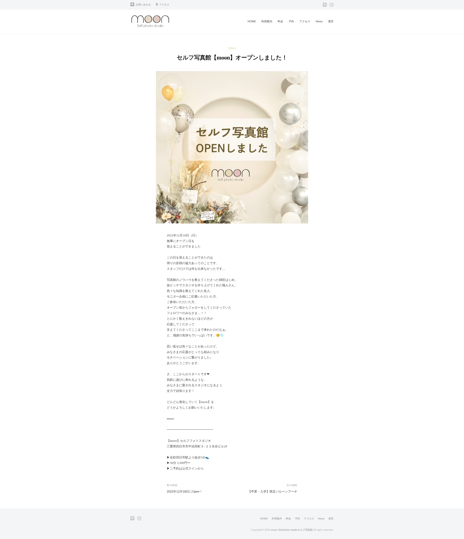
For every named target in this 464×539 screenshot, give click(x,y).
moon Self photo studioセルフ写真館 (292, 529)
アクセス (164, 4)
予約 (291, 21)
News (319, 21)
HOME (252, 21)
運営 (331, 21)
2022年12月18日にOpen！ (184, 491)
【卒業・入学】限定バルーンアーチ (272, 491)
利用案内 (266, 21)
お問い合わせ (143, 4)
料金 (280, 21)
